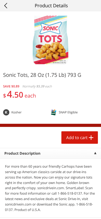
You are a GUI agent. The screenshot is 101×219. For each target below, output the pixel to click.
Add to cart (77, 137)
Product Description (22, 153)
